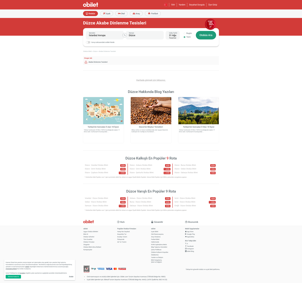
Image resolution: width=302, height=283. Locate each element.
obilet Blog (190, 251)
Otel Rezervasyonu (157, 234)
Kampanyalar (87, 250)
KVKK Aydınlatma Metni (159, 244)
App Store (190, 231)
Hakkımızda (155, 242)
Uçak (107, 13)
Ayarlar (71, 276)
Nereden (92, 33)
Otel (122, 13)
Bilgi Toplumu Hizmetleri (159, 247)
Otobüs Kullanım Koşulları (159, 252)
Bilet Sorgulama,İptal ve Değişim (156, 261)
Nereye (131, 33)
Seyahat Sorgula (197, 4)
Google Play (191, 234)
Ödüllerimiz (155, 255)
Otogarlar (86, 244)
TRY (173, 5)
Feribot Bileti (155, 239)
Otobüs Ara (205, 35)
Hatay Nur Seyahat (123, 231)
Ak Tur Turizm (121, 242)
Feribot (154, 13)
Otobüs (91, 13)
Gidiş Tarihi (173, 33)
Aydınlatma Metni (11, 269)
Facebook (190, 246)
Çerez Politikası (156, 250)
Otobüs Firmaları (88, 242)
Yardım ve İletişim (157, 257)
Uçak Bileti (154, 231)
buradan (22, 273)
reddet (27, 267)
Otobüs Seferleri (88, 237)
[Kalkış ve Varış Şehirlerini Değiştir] (125, 35)
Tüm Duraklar (87, 239)
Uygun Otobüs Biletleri (90, 231)
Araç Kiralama (155, 237)
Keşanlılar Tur (121, 234)
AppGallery (190, 237)
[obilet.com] (96, 6)
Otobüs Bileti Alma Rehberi (92, 247)
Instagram (190, 249)
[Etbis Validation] (86, 269)
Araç (137, 13)
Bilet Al (85, 234)
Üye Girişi (212, 4)
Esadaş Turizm (122, 237)
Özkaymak (120, 239)
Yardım (182, 4)
